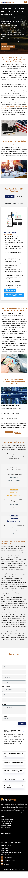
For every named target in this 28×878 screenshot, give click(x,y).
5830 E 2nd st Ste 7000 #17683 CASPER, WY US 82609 (15, 863)
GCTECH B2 (4, 836)
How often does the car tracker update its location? (13, 778)
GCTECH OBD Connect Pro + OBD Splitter (11, 842)
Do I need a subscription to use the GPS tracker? (14, 786)
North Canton (4, 108)
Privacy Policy (4, 848)
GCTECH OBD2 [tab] (9, 196)
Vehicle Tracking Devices (7, 819)
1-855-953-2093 (8, 857)
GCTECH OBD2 (4, 840)
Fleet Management (5, 827)
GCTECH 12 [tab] (14, 199)
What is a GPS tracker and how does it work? (12, 731)
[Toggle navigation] (25, 2)
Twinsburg (18, 106)
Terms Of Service (5, 850)
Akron (2, 106)
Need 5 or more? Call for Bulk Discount (14, 295)
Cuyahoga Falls (8, 106)
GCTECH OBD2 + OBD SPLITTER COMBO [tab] (14, 203)
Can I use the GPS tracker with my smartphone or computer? (13, 771)
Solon (13, 106)
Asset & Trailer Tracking (7, 821)
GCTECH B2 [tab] (19, 196)
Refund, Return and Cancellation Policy (11, 852)
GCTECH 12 (3, 838)
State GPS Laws (5, 854)
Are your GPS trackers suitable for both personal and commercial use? (13, 755)
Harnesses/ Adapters (6, 825)
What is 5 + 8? (5, 716)
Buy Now (4, 43)
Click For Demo (5, 49)
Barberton (24, 106)
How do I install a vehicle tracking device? (13, 763)
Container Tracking (6, 823)
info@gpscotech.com (9, 860)
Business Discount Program (8, 46)
